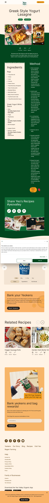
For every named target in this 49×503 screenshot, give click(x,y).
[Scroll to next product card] (44, 267)
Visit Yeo (37, 446)
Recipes (30, 446)
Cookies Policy (8, 468)
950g (21, 278)
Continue (12, 426)
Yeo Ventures (8, 482)
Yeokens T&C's (8, 464)
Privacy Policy (8, 461)
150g (33, 278)
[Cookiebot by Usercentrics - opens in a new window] (40, 241)
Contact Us (7, 457)
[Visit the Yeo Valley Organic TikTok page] (18, 440)
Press (6, 470)
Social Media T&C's (9, 466)
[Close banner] (47, 241)
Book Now (24, 500)
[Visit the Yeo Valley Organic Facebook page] (6, 440)
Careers (6, 478)
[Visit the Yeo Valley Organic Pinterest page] (14, 440)
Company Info (8, 480)
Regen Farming (10, 449)
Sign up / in (40, 2)
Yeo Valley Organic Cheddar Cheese (14, 121)
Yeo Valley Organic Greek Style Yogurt (14, 111)
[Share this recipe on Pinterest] (24, 211)
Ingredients (24, 281)
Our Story (16, 446)
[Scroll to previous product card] (4, 267)
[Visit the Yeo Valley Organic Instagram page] (10, 440)
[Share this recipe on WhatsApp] (19, 211)
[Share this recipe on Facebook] (14, 211)
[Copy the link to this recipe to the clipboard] (9, 211)
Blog (23, 446)
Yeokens (8, 446)
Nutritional (34, 281)
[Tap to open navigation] (6, 2)
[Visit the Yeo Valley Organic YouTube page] (22, 440)
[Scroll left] (38, 322)
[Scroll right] (42, 322)
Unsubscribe (8, 459)
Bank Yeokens (33, 189)
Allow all (40, 260)
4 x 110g (27, 278)
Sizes (14, 281)
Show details (42, 256)
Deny (24, 260)
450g (16, 278)
